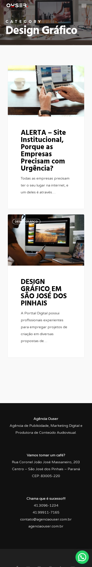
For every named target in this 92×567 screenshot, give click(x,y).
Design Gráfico (26, 72)
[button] (84, 5)
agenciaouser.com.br (45, 526)
